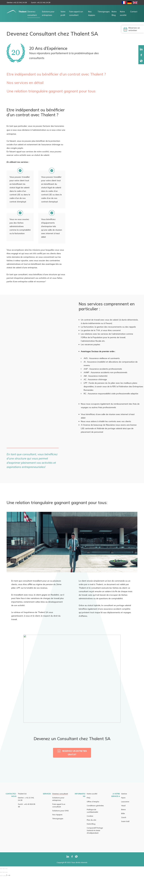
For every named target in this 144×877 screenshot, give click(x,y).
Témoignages (104, 11)
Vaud (123, 805)
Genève (124, 794)
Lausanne (125, 802)
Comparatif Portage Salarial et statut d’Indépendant (95, 830)
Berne (123, 809)
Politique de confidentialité (92, 810)
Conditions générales (95, 805)
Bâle (123, 813)
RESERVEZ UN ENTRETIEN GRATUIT (74, 753)
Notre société (123, 13)
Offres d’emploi (93, 802)
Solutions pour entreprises (48, 13)
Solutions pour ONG (60, 811)
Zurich (123, 817)
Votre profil (63, 13)
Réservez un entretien (134, 29)
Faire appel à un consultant (76, 13)
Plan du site (91, 820)
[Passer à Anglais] (135, 3)
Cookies (90, 816)
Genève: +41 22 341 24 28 (17, 2)
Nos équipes (91, 13)
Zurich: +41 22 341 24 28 (40, 2)
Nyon (123, 798)
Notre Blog (114, 13)
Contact (133, 11)
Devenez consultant (32, 13)
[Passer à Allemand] (129, 3)
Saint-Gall (125, 821)
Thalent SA (22, 794)
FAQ (88, 798)
